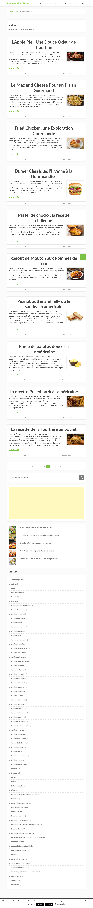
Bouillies (14, 597)
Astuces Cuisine (58, 3)
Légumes (14, 790)
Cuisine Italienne (17, 700)
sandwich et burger (18, 859)
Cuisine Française (17, 687)
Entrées (14, 773)
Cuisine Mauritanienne (19, 721)
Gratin (13, 781)
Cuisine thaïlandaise (18, 756)
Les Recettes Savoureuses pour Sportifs (25, 794)
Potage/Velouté (17, 812)
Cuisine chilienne (17, 657)
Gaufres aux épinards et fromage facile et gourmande (39, 559)
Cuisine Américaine (18, 618)
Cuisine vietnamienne (19, 764)
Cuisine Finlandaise (18, 683)
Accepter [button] (49, 904)
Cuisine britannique (18, 644)
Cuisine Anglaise (17, 622)
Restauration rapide (18, 850)
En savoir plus (60, 904)
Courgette (14, 601)
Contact (72, 3)
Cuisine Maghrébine (18, 708)
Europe (47, 3)
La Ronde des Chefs (18, 786)
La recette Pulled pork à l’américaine (44, 392)
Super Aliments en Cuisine (20, 863)
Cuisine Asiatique (17, 631)
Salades (14, 855)
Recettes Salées (17, 829)
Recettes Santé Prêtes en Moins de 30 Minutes (28, 837)
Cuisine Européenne (18, 678)
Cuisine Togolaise (17, 760)
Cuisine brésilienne (18, 640)
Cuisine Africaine (17, 610)
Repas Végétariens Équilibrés (22, 846)
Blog (51, 3)
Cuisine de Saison (17, 670)
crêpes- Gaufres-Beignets (20, 605)
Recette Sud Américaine (19, 820)
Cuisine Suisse (16, 751)
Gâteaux (14, 777)
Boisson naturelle (17, 592)
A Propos (66, 3)
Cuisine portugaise (18, 734)
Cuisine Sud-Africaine (19, 743)
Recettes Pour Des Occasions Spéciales (25, 824)
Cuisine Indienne (17, 696)
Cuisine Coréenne (17, 666)
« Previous (36, 466)
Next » (58, 466)
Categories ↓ (66, 73)
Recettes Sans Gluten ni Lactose (22, 833)
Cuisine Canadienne (18, 653)
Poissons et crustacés (19, 807)
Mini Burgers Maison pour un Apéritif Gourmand (37, 551)
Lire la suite (14, 68)
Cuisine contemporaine (19, 661)
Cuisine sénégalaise (18, 739)
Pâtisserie (15, 799)
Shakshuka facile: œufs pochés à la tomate (35, 543)
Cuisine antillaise (17, 627)
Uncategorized (16, 876)
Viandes (14, 880)
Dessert (14, 769)
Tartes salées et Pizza (19, 867)
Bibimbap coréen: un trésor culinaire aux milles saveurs (40, 535)
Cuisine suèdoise (17, 747)
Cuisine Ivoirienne (18, 704)
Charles (26, 73)
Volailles (14, 885)
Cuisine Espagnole (18, 674)
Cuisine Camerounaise (19, 648)
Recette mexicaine (18, 816)
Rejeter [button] (39, 904)
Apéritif (14, 584)
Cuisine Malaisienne (18, 713)
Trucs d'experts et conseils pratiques (24, 872)
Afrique (42, 3)
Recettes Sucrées (17, 842)
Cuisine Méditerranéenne (20, 726)
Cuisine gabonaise (18, 691)
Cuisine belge (16, 635)
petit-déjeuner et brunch (20, 803)
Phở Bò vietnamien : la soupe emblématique (36, 527)
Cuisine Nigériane (17, 730)
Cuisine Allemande (18, 614)
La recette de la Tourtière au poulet (44, 429)
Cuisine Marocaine (18, 717)
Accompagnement (17, 580)
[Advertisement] (46, 503)
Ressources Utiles (80, 3)
